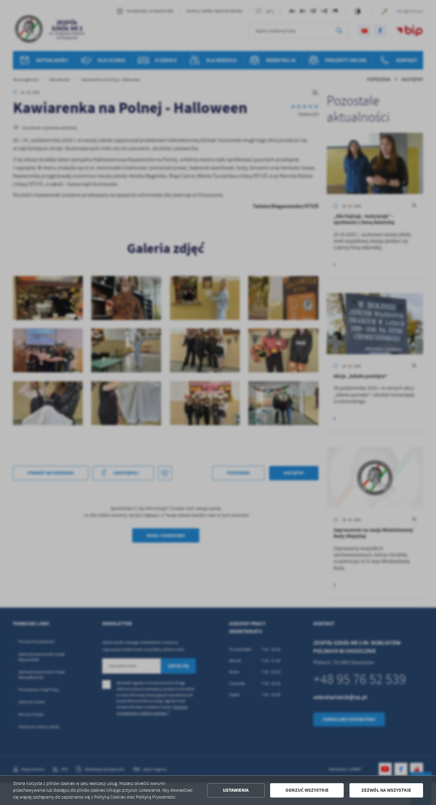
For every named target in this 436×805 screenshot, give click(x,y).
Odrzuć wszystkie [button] (307, 790)
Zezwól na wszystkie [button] (386, 790)
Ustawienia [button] (236, 790)
